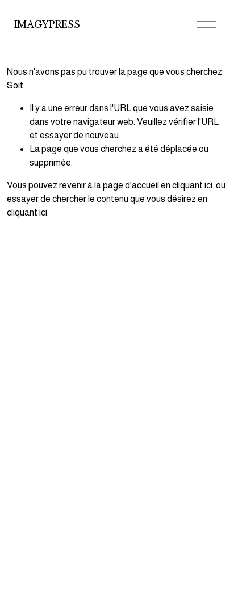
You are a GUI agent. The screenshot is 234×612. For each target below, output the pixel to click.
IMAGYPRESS (47, 24)
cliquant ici (192, 185)
